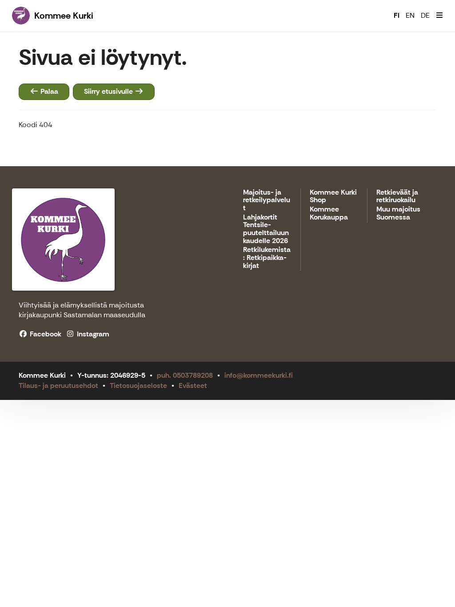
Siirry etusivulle (109, 91)
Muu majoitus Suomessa (398, 213)
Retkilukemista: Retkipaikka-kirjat (267, 258)
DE (425, 15)
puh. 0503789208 (185, 375)
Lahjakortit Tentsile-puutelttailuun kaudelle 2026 (266, 229)
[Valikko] (439, 15)
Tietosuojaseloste (138, 385)
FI (396, 15)
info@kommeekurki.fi (258, 375)
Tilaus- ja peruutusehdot (58, 385)
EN (410, 15)
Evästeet (193, 385)
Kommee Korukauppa (329, 213)
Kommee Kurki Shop (333, 196)
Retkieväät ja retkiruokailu (397, 196)
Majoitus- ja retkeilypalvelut (266, 200)
